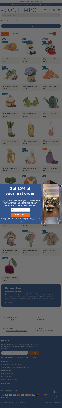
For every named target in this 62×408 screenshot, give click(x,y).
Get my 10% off (20, 214)
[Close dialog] (60, 186)
